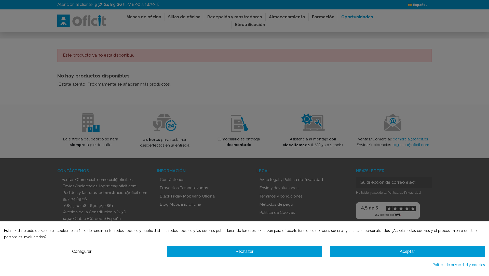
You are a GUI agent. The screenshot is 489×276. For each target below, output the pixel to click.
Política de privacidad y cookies (459, 265)
